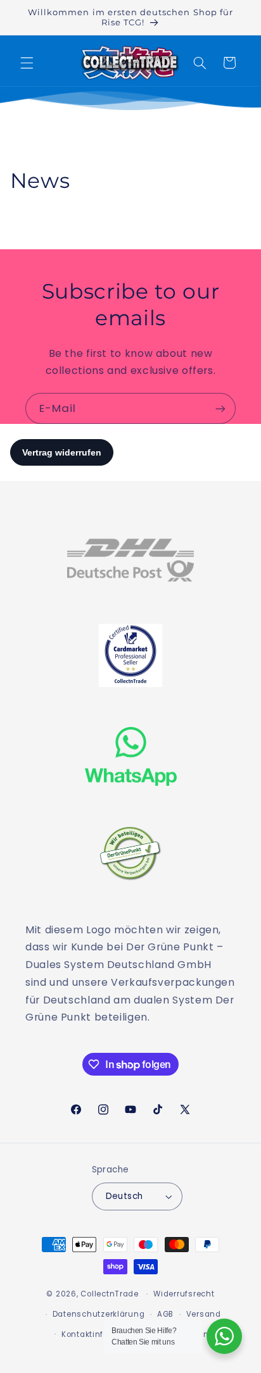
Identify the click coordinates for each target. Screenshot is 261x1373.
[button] (26, 62)
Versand (203, 1314)
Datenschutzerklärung (99, 1314)
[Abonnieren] (220, 408)
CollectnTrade (109, 1294)
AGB (165, 1314)
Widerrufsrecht (183, 1294)
